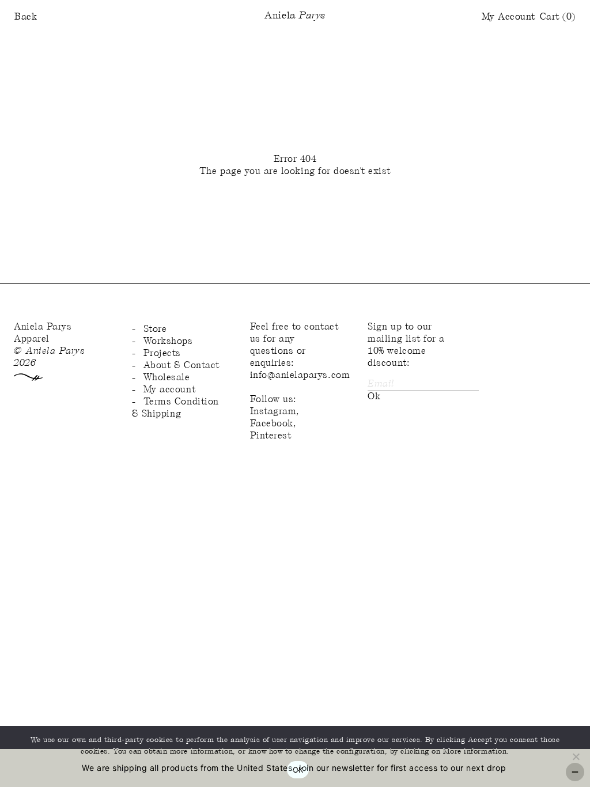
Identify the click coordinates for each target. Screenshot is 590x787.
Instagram (273, 411)
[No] (575, 756)
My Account (508, 17)
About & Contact (181, 365)
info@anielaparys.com (300, 375)
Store (155, 329)
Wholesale (166, 377)
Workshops (168, 341)
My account (169, 389)
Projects (162, 353)
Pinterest (271, 436)
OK (298, 769)
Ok (374, 396)
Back (25, 17)
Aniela (294, 16)
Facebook (271, 423)
